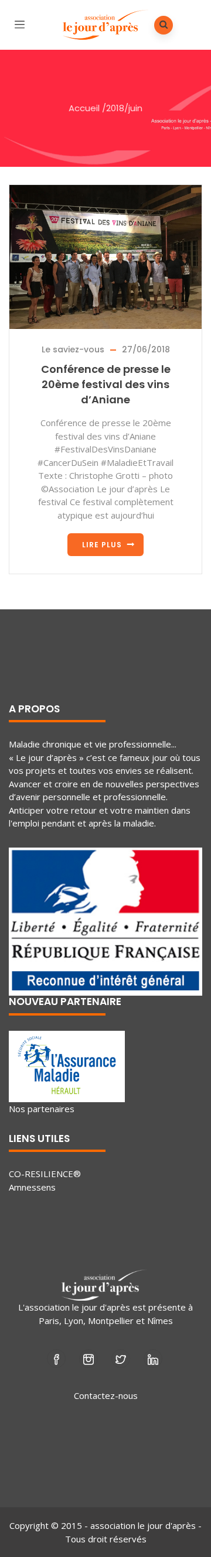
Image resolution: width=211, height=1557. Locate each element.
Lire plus (102, 545)
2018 (115, 108)
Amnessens (32, 1187)
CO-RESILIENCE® (45, 1173)
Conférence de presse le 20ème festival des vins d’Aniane (106, 384)
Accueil (84, 108)
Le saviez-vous (73, 349)
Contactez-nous (106, 1395)
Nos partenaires (41, 1108)
